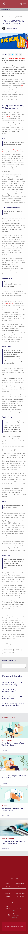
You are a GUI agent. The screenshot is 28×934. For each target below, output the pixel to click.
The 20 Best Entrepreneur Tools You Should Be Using (13, 684)
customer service (8, 304)
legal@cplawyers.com (15, 914)
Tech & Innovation (6, 27)
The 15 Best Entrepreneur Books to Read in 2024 (13, 691)
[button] (9, 54)
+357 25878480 (15, 907)
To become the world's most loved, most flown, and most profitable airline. (12, 284)
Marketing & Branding (7, 16)
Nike (5, 652)
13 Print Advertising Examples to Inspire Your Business (13, 705)
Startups (4, 20)
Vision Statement (8, 650)
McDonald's (12, 652)
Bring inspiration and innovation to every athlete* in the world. (14, 144)
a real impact (8, 116)
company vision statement (17, 58)
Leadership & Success (7, 30)
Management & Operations (8, 23)
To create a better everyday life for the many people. (13, 507)
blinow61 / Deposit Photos (5, 50)
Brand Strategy (7, 644)
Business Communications (10, 647)
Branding (18, 650)
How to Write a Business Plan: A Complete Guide (13, 698)
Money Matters (6, 13)
